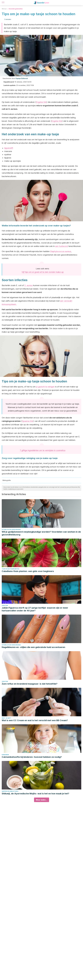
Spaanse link (27, 421)
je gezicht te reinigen (45, 387)
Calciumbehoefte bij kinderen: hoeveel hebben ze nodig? (32, 757)
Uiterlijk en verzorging (11, 529)
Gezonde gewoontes (16, 9)
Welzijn (4, 9)
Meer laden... (41, 800)
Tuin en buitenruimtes (10, 569)
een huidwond (61, 246)
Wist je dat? (6, 718)
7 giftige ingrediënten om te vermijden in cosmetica (42, 450)
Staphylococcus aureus (60, 251)
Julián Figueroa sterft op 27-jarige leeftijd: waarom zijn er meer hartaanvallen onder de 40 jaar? (35, 609)
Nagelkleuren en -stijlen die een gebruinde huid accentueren (33, 647)
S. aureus (28, 285)
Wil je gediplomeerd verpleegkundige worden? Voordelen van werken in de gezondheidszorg (41, 533)
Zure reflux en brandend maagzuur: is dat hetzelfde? (29, 683)
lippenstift (8, 148)
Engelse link (41, 102)
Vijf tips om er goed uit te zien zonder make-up (43, 272)
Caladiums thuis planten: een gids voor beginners (28, 571)
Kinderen (5, 754)
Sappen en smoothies (10, 791)
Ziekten (5, 605)
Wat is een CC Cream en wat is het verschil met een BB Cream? (35, 720)
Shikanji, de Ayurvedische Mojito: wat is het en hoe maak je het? (35, 793)
